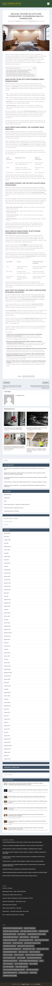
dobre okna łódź (43, 931)
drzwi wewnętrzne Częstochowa (36, 934)
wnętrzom (31, 57)
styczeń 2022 (7, 622)
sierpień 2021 (7, 639)
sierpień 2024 (7, 576)
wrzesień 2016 (7, 749)
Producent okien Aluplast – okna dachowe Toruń (14, 901)
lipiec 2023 (6, 593)
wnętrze (13, 88)
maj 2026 (6, 543)
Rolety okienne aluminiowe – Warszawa (12, 908)
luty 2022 (6, 619)
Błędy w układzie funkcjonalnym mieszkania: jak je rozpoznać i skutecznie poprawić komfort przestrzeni (26, 828)
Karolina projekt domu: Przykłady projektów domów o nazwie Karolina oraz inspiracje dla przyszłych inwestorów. (24, 865)
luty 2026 (6, 553)
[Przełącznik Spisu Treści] (33, 68)
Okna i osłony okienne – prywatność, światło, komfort (17, 504)
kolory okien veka (17, 943)
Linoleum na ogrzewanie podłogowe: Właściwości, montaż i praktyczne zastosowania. (23, 845)
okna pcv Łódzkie (7, 955)
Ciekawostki (7, 497)
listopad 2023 (7, 586)
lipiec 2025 (6, 559)
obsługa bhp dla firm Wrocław (26, 946)
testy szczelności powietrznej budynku (14, 969)
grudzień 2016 (7, 739)
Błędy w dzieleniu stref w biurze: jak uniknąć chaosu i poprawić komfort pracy (26, 796)
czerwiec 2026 (7, 539)
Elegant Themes (25, 984)
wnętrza (39, 62)
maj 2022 (6, 609)
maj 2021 (6, 649)
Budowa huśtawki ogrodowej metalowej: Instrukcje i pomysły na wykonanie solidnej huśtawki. (25, 872)
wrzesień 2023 (7, 589)
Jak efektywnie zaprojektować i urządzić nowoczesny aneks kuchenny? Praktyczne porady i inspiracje (14, 448)
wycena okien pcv (23, 972)
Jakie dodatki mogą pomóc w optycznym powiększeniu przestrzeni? (20, 74)
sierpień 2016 (7, 752)
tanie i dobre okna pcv (21, 966)
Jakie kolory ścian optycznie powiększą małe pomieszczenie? (19, 70)
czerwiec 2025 (7, 563)
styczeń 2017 (7, 735)
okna (45, 266)
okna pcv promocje (35, 952)
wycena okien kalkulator (10, 972)
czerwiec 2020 (7, 686)
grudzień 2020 (7, 666)
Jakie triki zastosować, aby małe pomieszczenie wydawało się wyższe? (21, 75)
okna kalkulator (23, 952)
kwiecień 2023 (7, 599)
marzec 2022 (7, 616)
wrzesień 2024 (7, 573)
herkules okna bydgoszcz (10, 940)
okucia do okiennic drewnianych (34, 955)
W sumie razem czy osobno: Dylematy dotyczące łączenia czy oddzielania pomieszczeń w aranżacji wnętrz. (24, 857)
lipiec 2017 (6, 715)
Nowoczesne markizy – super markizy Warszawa (14, 891)
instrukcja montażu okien (26, 940)
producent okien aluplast (10, 960)
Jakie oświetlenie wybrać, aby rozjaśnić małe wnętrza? (17, 71)
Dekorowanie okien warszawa (10, 904)
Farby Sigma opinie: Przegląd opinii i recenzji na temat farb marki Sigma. (13, 428)
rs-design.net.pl (17, 21)
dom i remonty (22, 934)
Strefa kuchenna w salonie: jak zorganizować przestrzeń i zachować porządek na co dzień (25, 482)
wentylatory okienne (32, 969)
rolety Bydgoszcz (8, 963)
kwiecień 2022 (7, 612)
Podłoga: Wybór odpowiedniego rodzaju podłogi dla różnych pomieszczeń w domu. (26, 348)
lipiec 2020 (6, 682)
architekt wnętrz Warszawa (11, 931)
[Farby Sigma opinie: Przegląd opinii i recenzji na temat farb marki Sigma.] (14, 419)
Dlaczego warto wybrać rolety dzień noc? (12, 894)
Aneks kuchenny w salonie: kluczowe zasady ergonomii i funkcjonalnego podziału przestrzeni (27, 808)
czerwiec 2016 (7, 758)
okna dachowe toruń (42, 949)
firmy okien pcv (35, 937)
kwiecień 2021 (7, 652)
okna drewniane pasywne (10, 952)
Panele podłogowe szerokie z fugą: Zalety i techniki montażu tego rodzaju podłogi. (22, 842)
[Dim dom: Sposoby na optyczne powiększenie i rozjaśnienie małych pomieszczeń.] (26, 38)
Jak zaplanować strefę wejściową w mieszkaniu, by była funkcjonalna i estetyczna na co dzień (25, 469)
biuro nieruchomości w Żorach (29, 931)
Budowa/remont (32, 21)
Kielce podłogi (7, 943)
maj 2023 (6, 596)
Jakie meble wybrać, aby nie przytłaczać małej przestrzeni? (18, 73)
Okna (5, 501)
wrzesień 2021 (7, 636)
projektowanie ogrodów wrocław (28, 960)
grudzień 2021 (7, 626)
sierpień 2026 (7, 533)
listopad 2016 (7, 742)
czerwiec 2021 (7, 646)
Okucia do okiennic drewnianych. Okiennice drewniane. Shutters (18, 898)
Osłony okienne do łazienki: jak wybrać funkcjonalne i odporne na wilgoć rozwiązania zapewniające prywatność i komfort (25, 784)
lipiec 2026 (6, 536)
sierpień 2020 (7, 679)
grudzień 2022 (7, 603)
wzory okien (33, 972)
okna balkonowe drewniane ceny (12, 949)
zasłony (25, 245)
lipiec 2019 (6, 709)
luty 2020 (6, 699)
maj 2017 (6, 722)
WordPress (37, 984)
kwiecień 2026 (7, 546)
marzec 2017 (7, 729)
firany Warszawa (24, 937)
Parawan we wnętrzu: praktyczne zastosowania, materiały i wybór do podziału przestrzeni (27, 821)
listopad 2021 (7, 629)
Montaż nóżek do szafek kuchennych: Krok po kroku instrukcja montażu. (20, 875)
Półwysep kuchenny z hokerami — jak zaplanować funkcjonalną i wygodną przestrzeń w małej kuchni (25, 486)
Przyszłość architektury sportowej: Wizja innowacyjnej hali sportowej (37, 428)
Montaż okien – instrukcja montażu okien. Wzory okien (16, 911)
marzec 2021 (7, 656)
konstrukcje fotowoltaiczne (32, 943)
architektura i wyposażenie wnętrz (12, 928)
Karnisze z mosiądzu (7, 888)
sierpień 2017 (7, 712)
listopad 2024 (7, 569)
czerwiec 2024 (7, 579)
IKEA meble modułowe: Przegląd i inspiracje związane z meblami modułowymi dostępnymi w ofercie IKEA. (24, 852)
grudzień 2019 (7, 705)
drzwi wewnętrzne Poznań (10, 937)
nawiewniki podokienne (9, 946)
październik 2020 (8, 672)
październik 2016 (8, 745)
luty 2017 (6, 732)
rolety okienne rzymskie (21, 963)
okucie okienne (21, 957)
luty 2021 (6, 659)
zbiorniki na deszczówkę (9, 975)
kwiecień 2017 (7, 725)
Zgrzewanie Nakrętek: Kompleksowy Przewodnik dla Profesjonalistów (19, 869)
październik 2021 (8, 632)
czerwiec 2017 (7, 719)
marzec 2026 (7, 549)
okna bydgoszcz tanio (29, 949)
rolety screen (33, 963)
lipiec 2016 (6, 755)
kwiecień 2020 (7, 692)
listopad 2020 (7, 669)
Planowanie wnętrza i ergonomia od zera (13, 507)
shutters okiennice (8, 966)
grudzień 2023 (7, 583)
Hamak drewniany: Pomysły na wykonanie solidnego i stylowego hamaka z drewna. (22, 848)
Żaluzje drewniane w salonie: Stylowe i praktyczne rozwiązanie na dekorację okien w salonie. (27, 801)
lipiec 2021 (6, 642)
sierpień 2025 (7, 556)
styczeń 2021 (7, 662)
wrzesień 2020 (7, 676)
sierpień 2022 (7, 606)
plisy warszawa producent (34, 957)
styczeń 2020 (7, 702)
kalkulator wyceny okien (41, 940)
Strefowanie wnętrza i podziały (11, 511)
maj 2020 (6, 689)
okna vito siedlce (19, 955)
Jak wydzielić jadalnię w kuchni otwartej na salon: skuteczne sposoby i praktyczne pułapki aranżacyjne (25, 478)
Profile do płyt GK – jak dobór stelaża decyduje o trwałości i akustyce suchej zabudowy (36, 450)
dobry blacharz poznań (9, 934)
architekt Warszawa (29, 928)
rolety (41, 960)
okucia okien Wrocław (9, 957)
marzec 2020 (7, 695)
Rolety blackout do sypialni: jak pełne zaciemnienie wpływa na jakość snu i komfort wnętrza (28, 790)
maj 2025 (6, 566)
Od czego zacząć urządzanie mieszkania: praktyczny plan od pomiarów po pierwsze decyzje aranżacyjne (26, 815)
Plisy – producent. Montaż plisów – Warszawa (13, 914)
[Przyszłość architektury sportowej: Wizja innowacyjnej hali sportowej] (37, 419)
